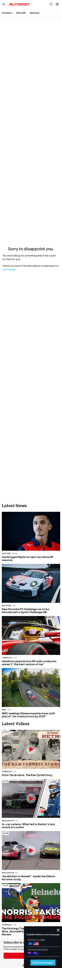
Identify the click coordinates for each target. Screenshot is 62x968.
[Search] (51, 4)
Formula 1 (7, 12)
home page (8, 269)
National (34, 12)
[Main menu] (4, 4)
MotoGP (21, 12)
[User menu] (57, 4)
